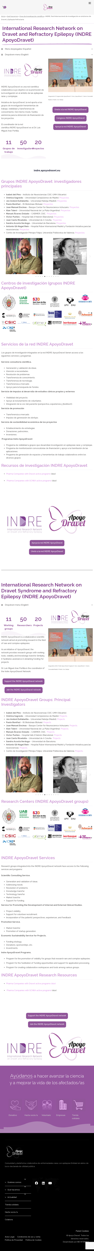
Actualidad (12, 1197)
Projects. (64, 729)
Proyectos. (62, 201)
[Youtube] (50, 1183)
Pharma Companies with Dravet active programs (28, 474)
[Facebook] (37, 1183)
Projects (79, 751)
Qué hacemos (12, 16)
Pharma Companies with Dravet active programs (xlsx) (31, 983)
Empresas (60, 1115)
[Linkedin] (43, 1183)
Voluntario (45, 1115)
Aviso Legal (9, 1237)
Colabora (9, 1219)
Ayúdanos (21, 1076)
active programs (43, 481)
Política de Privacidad (14, 1240)
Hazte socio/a (31, 1115)
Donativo (13, 1115)
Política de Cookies (33, 1240)
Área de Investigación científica (31, 16)
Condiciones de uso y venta (28, 1237)
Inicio (3, 16)
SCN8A (32, 481)
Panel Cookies (82, 1231)
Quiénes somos (14, 1182)
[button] (4, 256)
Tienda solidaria (11, 1205)
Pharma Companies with (17, 481)
